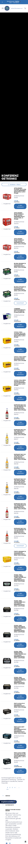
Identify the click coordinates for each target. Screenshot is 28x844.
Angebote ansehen (8, 802)
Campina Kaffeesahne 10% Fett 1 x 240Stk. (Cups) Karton (20, 310)
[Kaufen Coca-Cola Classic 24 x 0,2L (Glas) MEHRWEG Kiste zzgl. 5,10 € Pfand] (7, 340)
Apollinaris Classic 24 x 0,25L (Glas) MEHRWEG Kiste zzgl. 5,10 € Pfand (20, 190)
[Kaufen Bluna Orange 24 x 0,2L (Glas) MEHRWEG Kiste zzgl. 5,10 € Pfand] (7, 271)
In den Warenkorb (20, 206)
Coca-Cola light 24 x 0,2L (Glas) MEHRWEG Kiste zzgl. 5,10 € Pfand (20, 358)
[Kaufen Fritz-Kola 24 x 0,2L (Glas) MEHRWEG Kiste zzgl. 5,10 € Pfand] (7, 711)
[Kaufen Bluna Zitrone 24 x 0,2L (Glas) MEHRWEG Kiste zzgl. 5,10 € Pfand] (7, 294)
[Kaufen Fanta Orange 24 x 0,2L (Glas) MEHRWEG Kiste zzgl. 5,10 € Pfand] (7, 559)
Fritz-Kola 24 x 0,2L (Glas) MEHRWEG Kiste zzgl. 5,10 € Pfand (20, 705)
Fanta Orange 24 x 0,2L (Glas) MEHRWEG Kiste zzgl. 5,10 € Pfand (20, 553)
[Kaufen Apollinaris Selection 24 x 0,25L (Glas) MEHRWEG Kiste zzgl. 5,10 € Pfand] (7, 247)
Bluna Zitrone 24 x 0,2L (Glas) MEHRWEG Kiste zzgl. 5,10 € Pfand (20, 289)
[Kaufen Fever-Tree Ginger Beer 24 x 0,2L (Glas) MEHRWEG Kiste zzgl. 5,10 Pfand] (7, 609)
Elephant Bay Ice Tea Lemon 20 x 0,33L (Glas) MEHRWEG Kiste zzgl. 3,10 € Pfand (20, 432)
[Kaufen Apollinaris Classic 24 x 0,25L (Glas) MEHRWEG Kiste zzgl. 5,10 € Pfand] (7, 196)
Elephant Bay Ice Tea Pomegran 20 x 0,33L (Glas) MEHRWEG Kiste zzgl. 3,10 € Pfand (20, 506)
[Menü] (3, 8)
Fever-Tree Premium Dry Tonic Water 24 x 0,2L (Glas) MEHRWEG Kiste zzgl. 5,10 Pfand (20, 655)
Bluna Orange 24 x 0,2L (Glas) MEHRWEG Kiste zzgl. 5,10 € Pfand (20, 265)
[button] (25, 8)
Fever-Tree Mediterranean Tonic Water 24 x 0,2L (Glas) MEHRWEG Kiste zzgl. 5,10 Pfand (20, 629)
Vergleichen (7, 203)
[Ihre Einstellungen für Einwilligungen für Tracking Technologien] (25, 841)
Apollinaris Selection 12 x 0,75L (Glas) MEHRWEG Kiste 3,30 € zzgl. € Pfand (19, 216)
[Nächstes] (20, 787)
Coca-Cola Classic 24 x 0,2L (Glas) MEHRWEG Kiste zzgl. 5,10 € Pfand (20, 334)
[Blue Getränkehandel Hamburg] (13, 8)
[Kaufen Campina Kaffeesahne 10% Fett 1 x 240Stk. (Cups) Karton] (7, 316)
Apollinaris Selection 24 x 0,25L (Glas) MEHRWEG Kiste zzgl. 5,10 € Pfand (20, 241)
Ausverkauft (20, 303)
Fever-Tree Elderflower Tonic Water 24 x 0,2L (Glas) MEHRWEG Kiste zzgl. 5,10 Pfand (20, 578)
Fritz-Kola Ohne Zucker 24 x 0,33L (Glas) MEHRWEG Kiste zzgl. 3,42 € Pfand (20, 755)
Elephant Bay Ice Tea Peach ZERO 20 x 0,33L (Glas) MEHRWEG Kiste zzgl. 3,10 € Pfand (20, 481)
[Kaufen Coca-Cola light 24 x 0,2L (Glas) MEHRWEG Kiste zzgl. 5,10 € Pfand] (7, 364)
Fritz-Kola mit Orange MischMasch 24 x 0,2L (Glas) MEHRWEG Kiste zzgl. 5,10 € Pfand (20, 730)
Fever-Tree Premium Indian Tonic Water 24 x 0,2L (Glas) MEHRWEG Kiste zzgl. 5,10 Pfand (20, 681)
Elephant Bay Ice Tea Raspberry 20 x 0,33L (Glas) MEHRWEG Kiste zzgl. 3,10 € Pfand (20, 531)
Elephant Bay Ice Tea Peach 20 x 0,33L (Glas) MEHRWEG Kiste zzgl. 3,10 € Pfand (20, 456)
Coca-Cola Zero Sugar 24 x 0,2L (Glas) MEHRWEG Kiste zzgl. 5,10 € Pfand (20, 382)
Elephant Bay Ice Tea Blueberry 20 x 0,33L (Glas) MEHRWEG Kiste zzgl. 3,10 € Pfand (20, 407)
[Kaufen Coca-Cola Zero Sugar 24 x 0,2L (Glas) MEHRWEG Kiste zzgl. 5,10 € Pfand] (7, 388)
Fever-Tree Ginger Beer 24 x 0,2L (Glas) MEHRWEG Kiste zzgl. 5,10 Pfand (19, 603)
